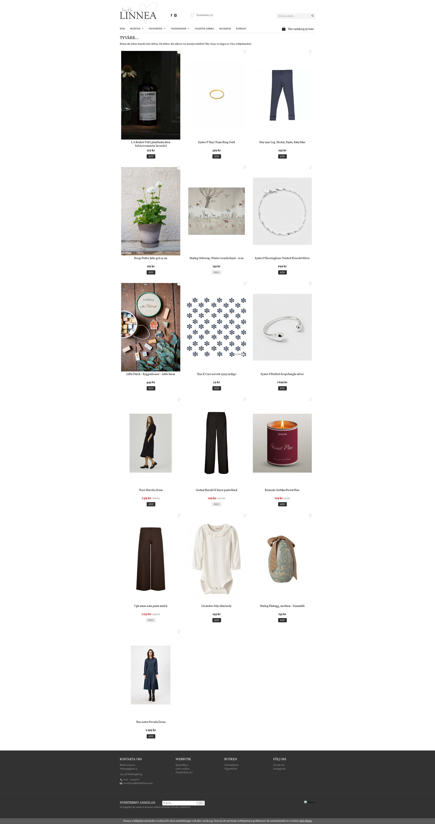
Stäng (308, 821)
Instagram (279, 769)
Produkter (156, 28)
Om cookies (183, 769)
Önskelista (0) (184, 772)
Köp (151, 156)
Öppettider (230, 769)
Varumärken (179, 28)
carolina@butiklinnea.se (138, 783)
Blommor (225, 28)
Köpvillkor (182, 765)
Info (216, 272)
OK (200, 803)
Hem (122, 28)
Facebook (278, 765)
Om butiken (231, 765)
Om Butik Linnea (204, 28)
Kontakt (241, 28)
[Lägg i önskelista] (179, 52)
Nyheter (135, 28)
